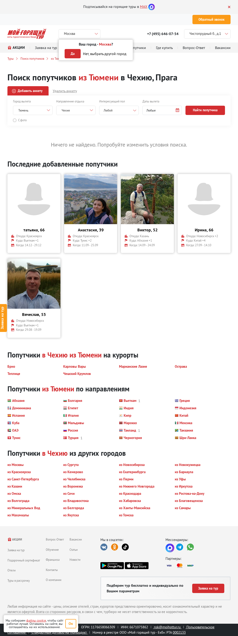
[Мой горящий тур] (26, 34)
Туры (10, 58)
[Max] (151, 6)
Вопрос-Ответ (55, 539)
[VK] (103, 547)
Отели (11, 570)
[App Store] (136, 565)
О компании (53, 580)
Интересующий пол (112, 101)
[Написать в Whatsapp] (190, 547)
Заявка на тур (16, 550)
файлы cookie (36, 620)
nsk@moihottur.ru (167, 627)
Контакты (52, 570)
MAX (143, 6)
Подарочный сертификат (23, 560)
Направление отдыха (70, 101)
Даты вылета (150, 101)
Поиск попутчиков (32, 58)
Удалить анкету (65, 91)
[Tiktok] (125, 547)
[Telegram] (179, 547)
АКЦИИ (17, 539)
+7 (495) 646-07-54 (162, 33)
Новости (74, 559)
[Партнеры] (198, 565)
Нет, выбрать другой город (104, 53)
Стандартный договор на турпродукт (59, 632)
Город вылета (22, 101)
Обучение (52, 549)
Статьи (73, 549)
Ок (71, 623)
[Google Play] (112, 565)
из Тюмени (58, 58)
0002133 (179, 632)
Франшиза (53, 559)
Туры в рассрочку (18, 580)
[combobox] (119, 110)
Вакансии (75, 539)
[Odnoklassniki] (114, 547)
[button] (162, 110)
